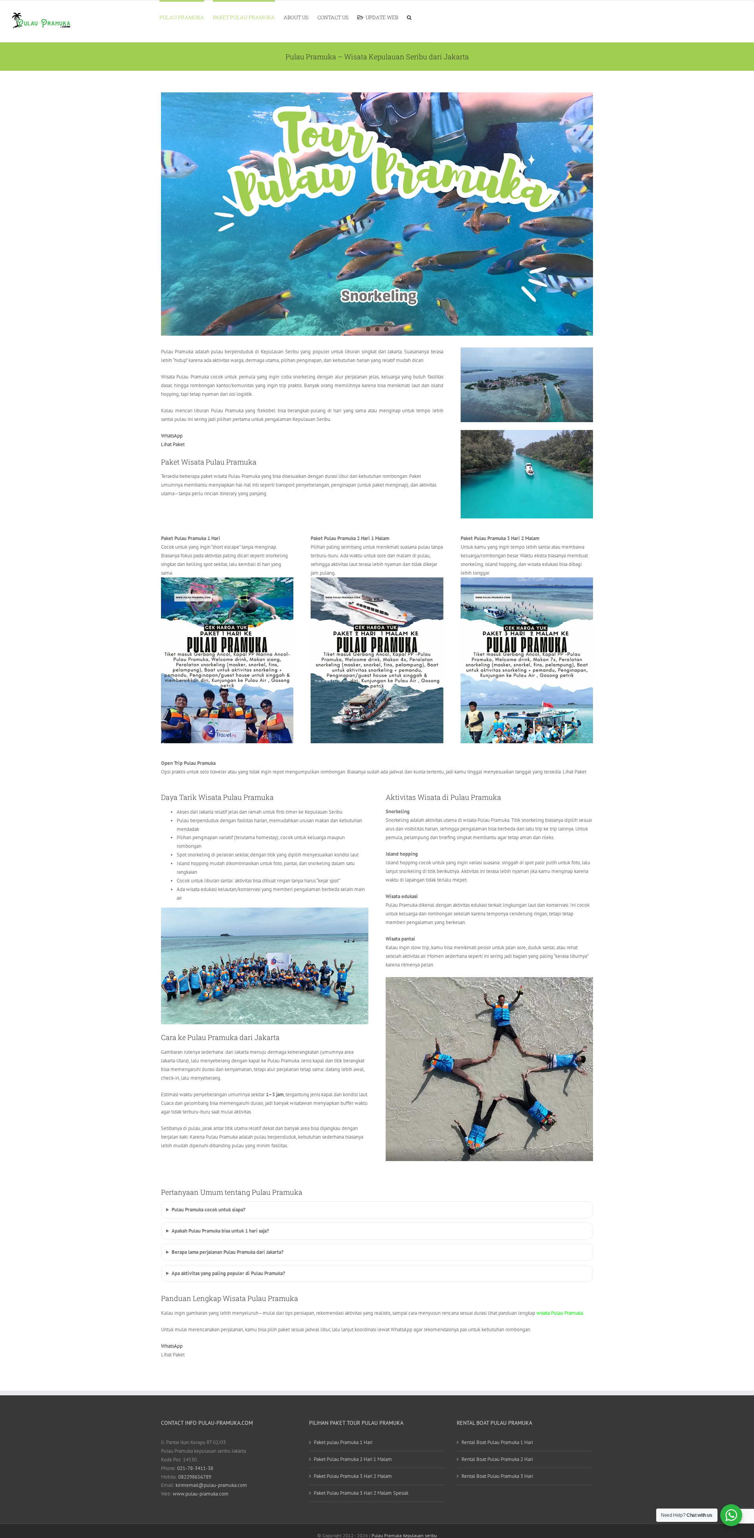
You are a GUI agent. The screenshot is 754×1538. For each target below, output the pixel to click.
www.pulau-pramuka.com (201, 1493)
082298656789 (194, 1477)
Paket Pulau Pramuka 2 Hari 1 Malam (353, 1459)
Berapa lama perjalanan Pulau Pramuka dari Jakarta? (228, 1252)
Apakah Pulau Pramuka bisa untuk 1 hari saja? (220, 1230)
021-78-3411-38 (195, 1468)
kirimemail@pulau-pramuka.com (211, 1485)
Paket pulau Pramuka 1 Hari (343, 1442)
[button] (409, 16)
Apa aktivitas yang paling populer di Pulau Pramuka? (228, 1273)
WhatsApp (172, 435)
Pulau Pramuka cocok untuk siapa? (208, 1209)
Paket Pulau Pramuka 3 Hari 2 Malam (353, 1476)
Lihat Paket (173, 444)
